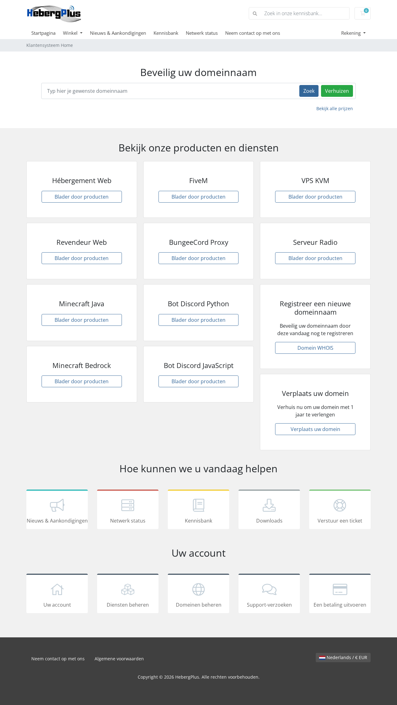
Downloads (269, 520)
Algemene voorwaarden (119, 659)
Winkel (71, 33)
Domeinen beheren (198, 604)
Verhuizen (337, 91)
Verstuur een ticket (340, 520)
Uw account (57, 604)
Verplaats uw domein (315, 429)
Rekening (351, 33)
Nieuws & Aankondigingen (118, 33)
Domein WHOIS (315, 347)
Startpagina (43, 33)
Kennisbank (166, 33)
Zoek (308, 91)
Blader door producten (82, 196)
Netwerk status (202, 33)
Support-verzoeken (269, 604)
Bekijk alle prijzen (334, 108)
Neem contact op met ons (252, 33)
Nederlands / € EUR (346, 657)
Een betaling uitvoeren (340, 604)
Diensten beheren (128, 604)
